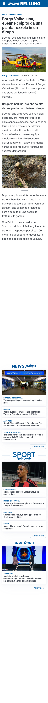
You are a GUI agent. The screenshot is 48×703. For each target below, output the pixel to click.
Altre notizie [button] (38, 446)
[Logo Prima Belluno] (24, 4)
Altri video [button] (39, 588)
